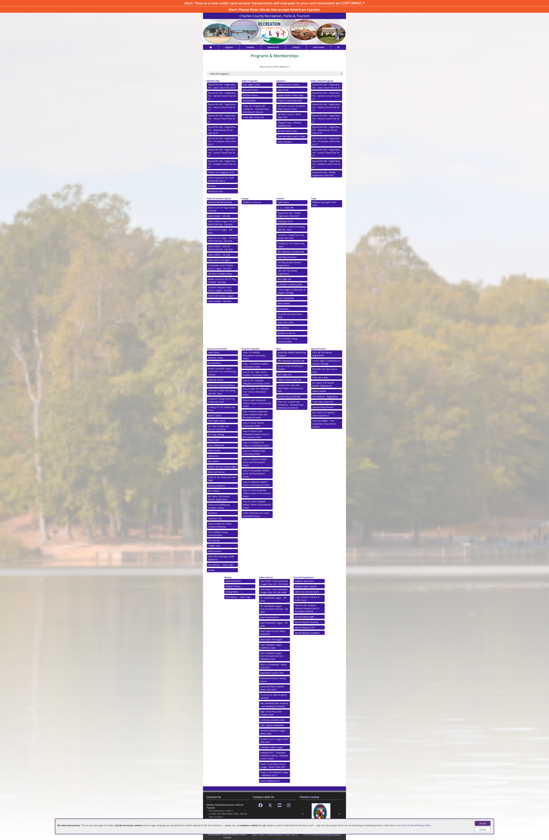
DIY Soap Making (216, 434)
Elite (278, 348)
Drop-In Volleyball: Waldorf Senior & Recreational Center (256, 483)
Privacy (262, 834)
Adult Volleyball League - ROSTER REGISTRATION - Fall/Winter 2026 (272, 656)
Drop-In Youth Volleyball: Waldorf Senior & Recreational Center (257, 504)
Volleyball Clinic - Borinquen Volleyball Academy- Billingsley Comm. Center (274, 755)
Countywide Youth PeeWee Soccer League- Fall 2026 (220, 267)
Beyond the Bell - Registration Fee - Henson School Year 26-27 (222, 118)
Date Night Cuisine (251, 84)
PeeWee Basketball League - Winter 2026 (273, 732)
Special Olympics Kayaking (307, 632)
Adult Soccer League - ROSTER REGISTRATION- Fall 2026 (222, 239)
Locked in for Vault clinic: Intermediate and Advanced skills (290, 388)
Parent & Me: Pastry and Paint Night (222, 479)
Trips (313, 198)
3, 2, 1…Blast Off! (285, 207)
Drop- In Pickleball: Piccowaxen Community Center (254, 355)
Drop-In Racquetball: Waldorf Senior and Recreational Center (256, 473)
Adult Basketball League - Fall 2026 (274, 624)
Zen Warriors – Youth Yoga (220, 564)
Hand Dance (283, 202)
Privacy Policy (424, 825)
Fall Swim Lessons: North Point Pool (289, 116)
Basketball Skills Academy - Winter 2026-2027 (272, 688)
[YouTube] (279, 805)
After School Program (322, 80)
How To (294, 834)
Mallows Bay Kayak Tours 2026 (324, 204)
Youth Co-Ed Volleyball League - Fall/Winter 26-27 (274, 774)
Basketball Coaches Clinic (272, 672)
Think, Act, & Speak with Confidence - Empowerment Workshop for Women (256, 109)
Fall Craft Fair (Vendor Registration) (288, 272)
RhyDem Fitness (250, 95)
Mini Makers (213, 461)
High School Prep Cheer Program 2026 (271, 713)
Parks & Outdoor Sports (219, 198)
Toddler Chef (214, 545)
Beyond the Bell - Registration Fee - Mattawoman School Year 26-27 (222, 130)
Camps (244, 198)
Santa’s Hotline (319, 391)
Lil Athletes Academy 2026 (290, 284)
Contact (296, 47)
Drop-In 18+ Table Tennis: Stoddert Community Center (256, 373)
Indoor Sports (266, 577)
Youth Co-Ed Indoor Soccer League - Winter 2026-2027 (272, 765)
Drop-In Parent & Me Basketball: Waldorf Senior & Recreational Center (256, 434)
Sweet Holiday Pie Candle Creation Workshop (219, 525)
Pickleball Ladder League (271, 747)
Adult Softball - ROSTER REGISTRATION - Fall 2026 (220, 248)
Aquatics (280, 80)
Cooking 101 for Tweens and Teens (291, 245)
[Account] (338, 47)
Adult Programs (249, 80)
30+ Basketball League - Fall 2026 (273, 599)
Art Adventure (214, 363)
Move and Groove (216, 472)
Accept (483, 823)
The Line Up (213, 540)
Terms (254, 834)
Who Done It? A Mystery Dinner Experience (323, 414)
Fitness (228, 577)
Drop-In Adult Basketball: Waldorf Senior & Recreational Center (257, 403)
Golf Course (318, 47)
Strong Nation (249, 100)
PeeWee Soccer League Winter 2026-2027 (274, 740)
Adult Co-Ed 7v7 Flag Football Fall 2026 (221, 209)
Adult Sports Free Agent (219, 260)
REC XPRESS (283, 328)
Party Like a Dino (285, 322)
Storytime (212, 513)
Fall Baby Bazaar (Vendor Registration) (289, 264)
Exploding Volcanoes (287, 257)
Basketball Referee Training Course (273, 680)
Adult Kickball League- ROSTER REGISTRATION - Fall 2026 (222, 223)
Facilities (250, 47)
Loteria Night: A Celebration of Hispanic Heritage (292, 291)
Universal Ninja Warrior (323, 407)
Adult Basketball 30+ (269, 617)
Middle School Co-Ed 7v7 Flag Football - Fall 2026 (221, 280)
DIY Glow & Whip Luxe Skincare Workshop (218, 428)
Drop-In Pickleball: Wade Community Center (254, 452)
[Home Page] (210, 47)
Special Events (318, 348)
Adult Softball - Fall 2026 (219, 254)
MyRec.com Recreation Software (327, 834)
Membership (213, 80)
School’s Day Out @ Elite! (289, 396)
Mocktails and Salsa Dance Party (290, 316)
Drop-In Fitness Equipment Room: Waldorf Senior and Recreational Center (255, 414)
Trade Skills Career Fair (253, 117)
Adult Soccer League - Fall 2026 (220, 231)
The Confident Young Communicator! (287, 340)
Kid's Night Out (284, 279)
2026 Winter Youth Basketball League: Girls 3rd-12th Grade (274, 591)
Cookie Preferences (275, 834)
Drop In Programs (250, 348)
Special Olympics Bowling (306, 622)
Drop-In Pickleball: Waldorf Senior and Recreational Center (255, 462)
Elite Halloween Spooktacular (291, 251)
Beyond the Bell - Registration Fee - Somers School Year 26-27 (222, 152)
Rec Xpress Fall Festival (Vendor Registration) (218, 498)
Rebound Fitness (250, 89)
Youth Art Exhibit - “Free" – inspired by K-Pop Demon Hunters (324, 423)
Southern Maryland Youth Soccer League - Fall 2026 (220, 289)
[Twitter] (270, 805)
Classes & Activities (217, 348)
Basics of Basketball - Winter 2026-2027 (273, 666)
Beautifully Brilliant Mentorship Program (292, 354)
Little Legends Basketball (271, 725)
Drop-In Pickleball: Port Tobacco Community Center (256, 444)
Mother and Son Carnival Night (222, 466)
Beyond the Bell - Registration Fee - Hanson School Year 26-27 (222, 107)
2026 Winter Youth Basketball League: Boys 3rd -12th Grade (274, 582)
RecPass (212, 186)
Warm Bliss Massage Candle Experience (221, 558)
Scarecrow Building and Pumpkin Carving (219, 506)
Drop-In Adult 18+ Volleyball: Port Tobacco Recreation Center (256, 391)
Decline (482, 829)
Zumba (211, 570)
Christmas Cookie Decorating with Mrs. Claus (291, 228)
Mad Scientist (284, 303)
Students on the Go (252, 202)
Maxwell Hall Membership (220, 202)
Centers (280, 198)
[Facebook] (260, 805)
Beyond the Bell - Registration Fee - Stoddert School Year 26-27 (222, 164)
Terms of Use (407, 825)
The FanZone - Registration (325, 396)
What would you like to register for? (274, 66)
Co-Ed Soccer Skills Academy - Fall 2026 (274, 696)
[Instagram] (289, 805)
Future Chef (213, 440)
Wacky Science (215, 551)
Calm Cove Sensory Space (307, 591)
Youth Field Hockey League (220, 295)
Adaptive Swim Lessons (288, 84)
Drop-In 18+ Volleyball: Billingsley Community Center (256, 382)
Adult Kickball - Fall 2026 (219, 216)
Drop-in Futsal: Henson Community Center (253, 424)
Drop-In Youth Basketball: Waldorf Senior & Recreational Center (257, 493)
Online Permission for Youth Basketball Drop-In (221, 179)
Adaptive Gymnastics (304, 581)
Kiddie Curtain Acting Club (289, 379)
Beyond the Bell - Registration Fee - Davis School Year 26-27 (222, 86)
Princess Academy (216, 485)
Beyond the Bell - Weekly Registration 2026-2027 (323, 174)
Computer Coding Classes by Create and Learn (291, 236)
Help (287, 834)
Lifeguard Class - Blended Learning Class (289, 124)
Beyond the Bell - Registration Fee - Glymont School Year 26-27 (222, 95)
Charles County (309, 797)
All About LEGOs (215, 357)
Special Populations (304, 577)
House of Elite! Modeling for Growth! (290, 367)
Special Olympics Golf (305, 627)
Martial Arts (283, 308)
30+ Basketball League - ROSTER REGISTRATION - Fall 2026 (274, 609)
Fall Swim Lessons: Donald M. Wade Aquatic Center (291, 107)
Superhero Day (215, 518)
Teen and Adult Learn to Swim (292, 136)
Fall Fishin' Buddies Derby (220, 273)
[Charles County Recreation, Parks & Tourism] (274, 31)
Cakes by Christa (215, 379)
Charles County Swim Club (290, 100)
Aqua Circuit (283, 89)
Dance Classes (215, 415)
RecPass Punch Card (287, 131)
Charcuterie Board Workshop (221, 385)
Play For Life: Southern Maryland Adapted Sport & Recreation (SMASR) (307, 608)
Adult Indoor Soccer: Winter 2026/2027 (273, 632)
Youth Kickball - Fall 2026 (219, 301)
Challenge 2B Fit (285, 221)
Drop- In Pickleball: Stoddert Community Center (255, 365)
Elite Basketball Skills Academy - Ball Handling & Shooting (274, 705)
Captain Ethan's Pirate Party (290, 95)
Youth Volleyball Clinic (270, 780)
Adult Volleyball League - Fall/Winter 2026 (271, 646)
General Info (273, 47)
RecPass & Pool (215, 191)
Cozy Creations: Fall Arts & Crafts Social (307, 598)
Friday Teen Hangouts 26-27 (221, 172)
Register (229, 47)
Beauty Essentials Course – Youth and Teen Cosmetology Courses (222, 371)
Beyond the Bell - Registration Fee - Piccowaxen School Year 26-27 (222, 141)
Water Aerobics (285, 141)
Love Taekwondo (286, 298)
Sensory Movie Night (304, 616)
